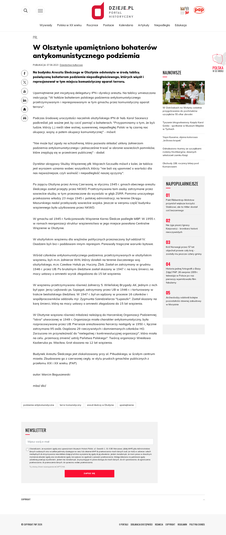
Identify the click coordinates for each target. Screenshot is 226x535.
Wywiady (46, 25)
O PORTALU (123, 524)
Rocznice (92, 25)
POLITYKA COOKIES (197, 524)
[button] (204, 500)
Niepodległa (162, 25)
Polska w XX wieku (69, 25)
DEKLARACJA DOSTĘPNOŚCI (142, 524)
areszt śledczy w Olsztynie (100, 405)
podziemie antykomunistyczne (38, 405)
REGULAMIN (182, 524)
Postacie (108, 25)
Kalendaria (126, 25)
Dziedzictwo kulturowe (71, 65)
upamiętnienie (127, 405)
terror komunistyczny (70, 405)
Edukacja (181, 25)
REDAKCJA (159, 524)
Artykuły (143, 25)
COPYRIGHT (170, 524)
